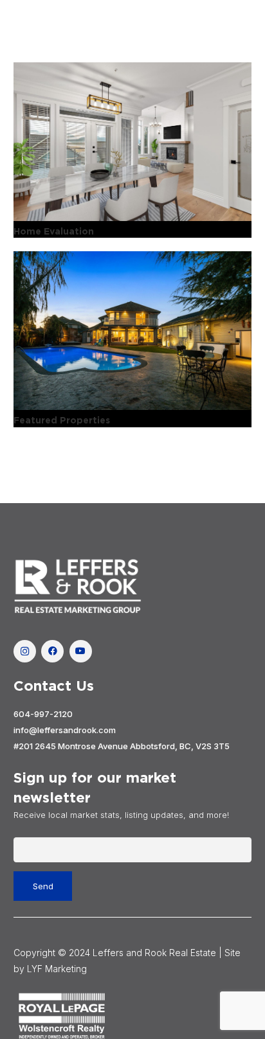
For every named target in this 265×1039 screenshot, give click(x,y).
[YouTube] (80, 651)
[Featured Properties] (132, 330)
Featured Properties (62, 420)
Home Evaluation (54, 231)
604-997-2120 (43, 714)
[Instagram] (25, 651)
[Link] (132, 587)
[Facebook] (52, 651)
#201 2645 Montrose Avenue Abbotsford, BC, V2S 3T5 (122, 746)
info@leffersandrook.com (65, 730)
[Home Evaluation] (132, 141)
